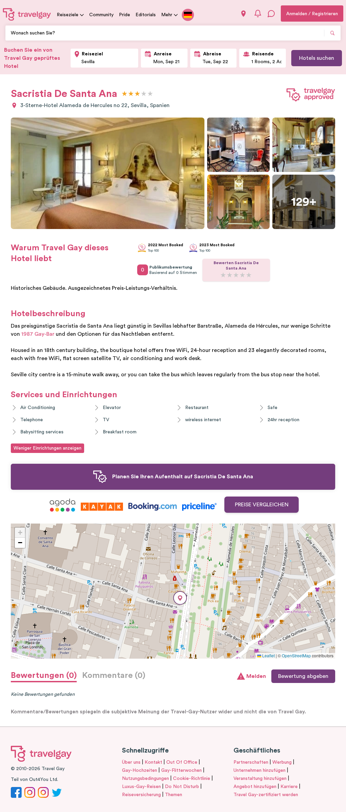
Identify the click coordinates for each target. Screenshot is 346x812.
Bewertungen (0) (44, 675)
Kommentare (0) (113, 675)
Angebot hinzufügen (254, 786)
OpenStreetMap (296, 655)
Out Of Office (181, 762)
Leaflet (268, 655)
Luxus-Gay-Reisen (141, 786)
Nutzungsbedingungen (145, 778)
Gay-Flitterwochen (181, 770)
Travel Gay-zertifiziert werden (265, 794)
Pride (124, 14)
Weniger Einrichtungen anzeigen (47, 448)
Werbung (282, 762)
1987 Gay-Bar (37, 334)
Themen (173, 794)
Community (101, 14)
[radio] (124, 94)
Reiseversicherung (141, 794)
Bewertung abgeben (303, 676)
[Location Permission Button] (243, 13)
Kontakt (153, 762)
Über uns (131, 762)
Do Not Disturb (182, 786)
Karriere (289, 786)
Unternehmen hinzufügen (259, 770)
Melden (256, 676)
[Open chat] (271, 13)
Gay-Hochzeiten (139, 770)
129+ (304, 202)
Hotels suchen (316, 58)
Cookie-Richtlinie (191, 778)
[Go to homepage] (27, 14)
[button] (180, 598)
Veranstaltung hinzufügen (260, 778)
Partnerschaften (250, 762)
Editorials (145, 14)
